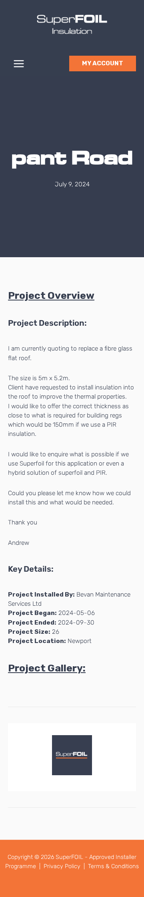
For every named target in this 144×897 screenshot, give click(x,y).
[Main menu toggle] (18, 63)
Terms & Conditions (113, 866)
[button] (102, 63)
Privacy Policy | (65, 866)
